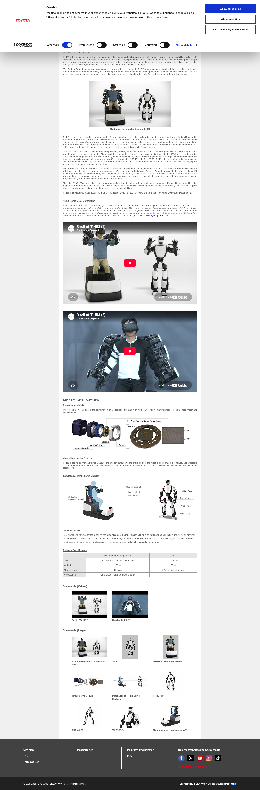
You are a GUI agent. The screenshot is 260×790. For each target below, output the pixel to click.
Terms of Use (31, 762)
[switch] (102, 45)
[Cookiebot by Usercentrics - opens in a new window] (22, 45)
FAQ (25, 756)
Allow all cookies (230, 8)
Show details (184, 45)
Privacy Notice (84, 750)
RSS (129, 756)
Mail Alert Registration (140, 750)
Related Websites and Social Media (199, 750)
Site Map (28, 750)
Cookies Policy (186, 783)
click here (161, 17)
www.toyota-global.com (157, 215)
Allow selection (230, 19)
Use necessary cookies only (230, 29)
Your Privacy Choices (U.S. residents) (213, 783)
